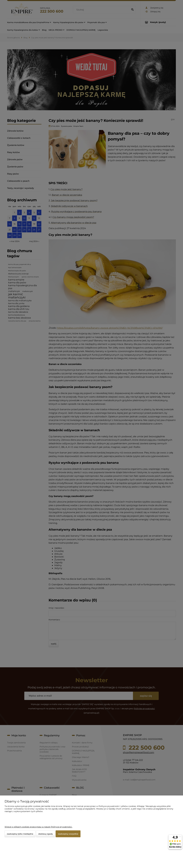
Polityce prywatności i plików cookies (117, 806)
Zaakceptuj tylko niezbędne (20, 834)
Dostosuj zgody (45, 834)
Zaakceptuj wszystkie (68, 834)
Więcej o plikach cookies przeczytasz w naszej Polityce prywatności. (38, 827)
